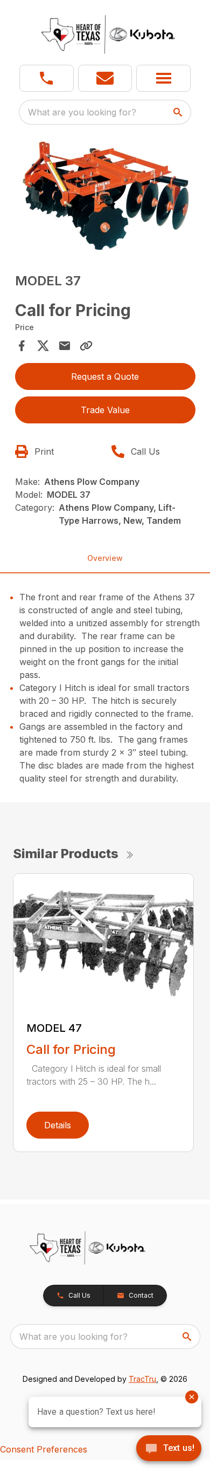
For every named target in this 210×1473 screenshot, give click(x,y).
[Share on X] (43, 345)
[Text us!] (169, 1449)
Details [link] (57, 1125)
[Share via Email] (64, 345)
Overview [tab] (105, 558)
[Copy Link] (86, 345)
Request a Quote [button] (105, 376)
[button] (46, 78)
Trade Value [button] (105, 410)
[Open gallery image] (105, 195)
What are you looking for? (82, 112)
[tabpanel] (105, 197)
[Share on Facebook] (21, 345)
